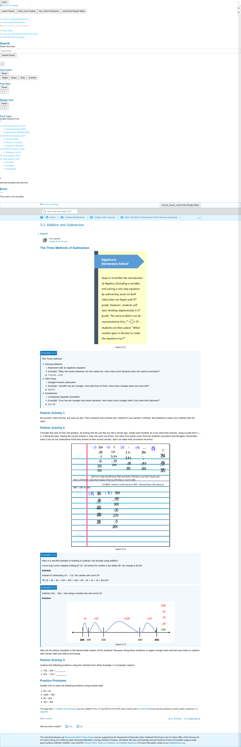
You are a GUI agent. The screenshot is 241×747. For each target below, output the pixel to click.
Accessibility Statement (126, 743)
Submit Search (8, 55)
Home (52, 217)
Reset (4, 73)
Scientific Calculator (14, 146)
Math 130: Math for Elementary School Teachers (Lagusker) (151, 217)
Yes (70, 727)
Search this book (7, 46)
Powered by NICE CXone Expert (80, 737)
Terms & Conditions (106, 743)
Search (44, 211)
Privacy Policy (90, 743)
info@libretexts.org (176, 743)
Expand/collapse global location (199, 217)
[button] (10, 165)
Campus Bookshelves (75, 217)
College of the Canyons (105, 217)
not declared (144, 709)
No (81, 727)
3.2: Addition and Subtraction (64, 709)
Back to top (44, 718)
